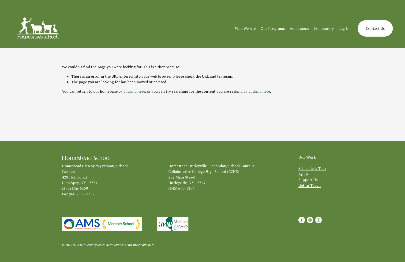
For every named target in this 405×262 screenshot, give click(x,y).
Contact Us (375, 28)
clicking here (134, 91)
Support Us (308, 179)
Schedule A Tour (312, 168)
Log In (343, 28)
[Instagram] (310, 220)
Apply (303, 174)
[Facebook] (301, 220)
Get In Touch (309, 185)
